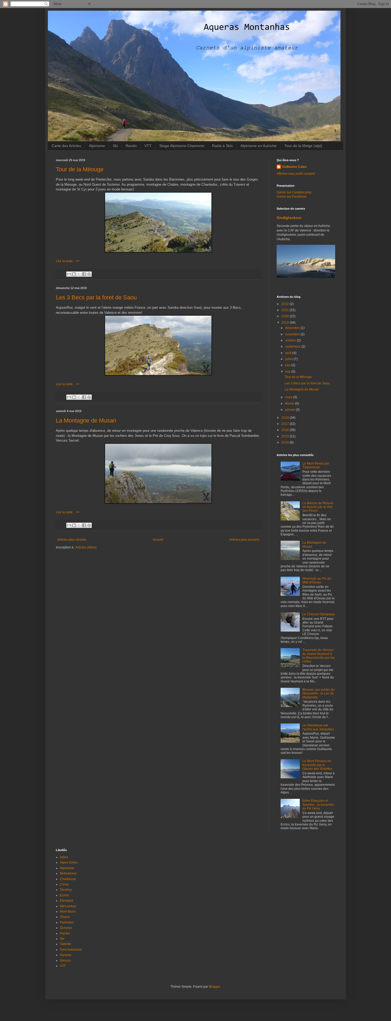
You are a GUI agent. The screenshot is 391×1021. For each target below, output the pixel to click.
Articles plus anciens (244, 540)
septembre (293, 346)
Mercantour (68, 906)
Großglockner (289, 217)
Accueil (158, 540)
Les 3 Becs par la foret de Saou (96, 297)
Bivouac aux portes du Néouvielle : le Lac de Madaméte (318, 693)
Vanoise (66, 955)
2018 (285, 418)
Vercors (65, 960)
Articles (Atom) (86, 547)
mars (289, 397)
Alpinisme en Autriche (258, 146)
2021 (285, 310)
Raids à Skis (222, 146)
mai (288, 371)
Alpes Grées (69, 862)
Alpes (64, 857)
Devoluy (66, 890)
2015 (285, 436)
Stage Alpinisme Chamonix (181, 146)
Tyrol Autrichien (71, 949)
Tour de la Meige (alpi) (303, 146)
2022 (285, 304)
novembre (293, 334)
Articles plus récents (71, 540)
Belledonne (68, 873)
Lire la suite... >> (68, 261)
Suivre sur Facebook (291, 196)
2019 (285, 322)
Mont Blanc (68, 911)
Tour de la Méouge (79, 169)
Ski (115, 146)
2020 (285, 316)
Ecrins (64, 895)
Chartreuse (68, 879)
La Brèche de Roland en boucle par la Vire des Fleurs (317, 507)
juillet (289, 359)
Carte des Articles (66, 146)
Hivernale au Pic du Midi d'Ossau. (316, 580)
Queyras (66, 928)
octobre (291, 340)
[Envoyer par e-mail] (69, 274)
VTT (148, 146)
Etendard (66, 900)
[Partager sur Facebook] (84, 274)
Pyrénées (67, 922)
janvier (290, 410)
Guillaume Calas (294, 167)
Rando (131, 146)
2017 (285, 424)
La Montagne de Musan (86, 420)
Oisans (65, 917)
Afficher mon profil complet (296, 174)
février (290, 403)
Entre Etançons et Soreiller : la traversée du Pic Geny (318, 804)
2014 (285, 442)
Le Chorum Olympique (318, 614)
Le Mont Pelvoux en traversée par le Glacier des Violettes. (317, 765)
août (288, 353)
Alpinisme (97, 146)
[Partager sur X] (79, 274)
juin (288, 365)
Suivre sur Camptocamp (294, 192)
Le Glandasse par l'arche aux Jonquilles (318, 727)
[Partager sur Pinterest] (89, 274)
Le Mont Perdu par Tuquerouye (315, 465)
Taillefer (65, 944)
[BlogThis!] (74, 274)
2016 (285, 430)
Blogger (214, 987)
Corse (64, 884)
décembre (293, 328)
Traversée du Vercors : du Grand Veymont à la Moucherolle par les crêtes (318, 655)
